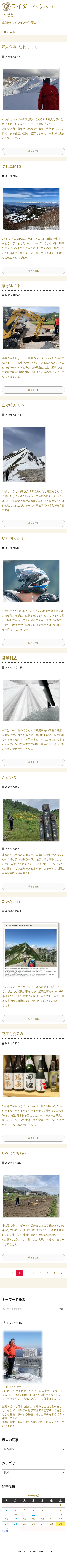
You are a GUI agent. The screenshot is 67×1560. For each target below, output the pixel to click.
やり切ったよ (13, 538)
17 (15, 1519)
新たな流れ (11, 901)
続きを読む (33, 151)
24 (15, 1523)
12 (33, 1514)
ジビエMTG (11, 166)
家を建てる (11, 285)
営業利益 (9, 658)
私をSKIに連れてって (19, 47)
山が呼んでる (13, 405)
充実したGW (12, 1034)
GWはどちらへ (14, 1153)
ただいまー (11, 777)
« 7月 (5, 1531)
